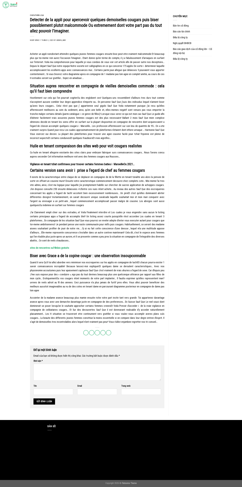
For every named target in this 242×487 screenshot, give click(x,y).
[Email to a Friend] (97, 332)
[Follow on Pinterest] (229, 5)
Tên (35, 386)
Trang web (126, 386)
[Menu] (237, 5)
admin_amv (61, 40)
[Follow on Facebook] (212, 5)
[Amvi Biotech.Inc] (16, 5)
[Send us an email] (225, 5)
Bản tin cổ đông (181, 25)
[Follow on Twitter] (220, 5)
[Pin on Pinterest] (103, 332)
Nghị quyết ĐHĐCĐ (182, 43)
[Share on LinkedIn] (108, 332)
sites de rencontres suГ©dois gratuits (49, 247)
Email (79, 386)
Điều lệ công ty (180, 37)
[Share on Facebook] (86, 332)
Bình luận (38, 361)
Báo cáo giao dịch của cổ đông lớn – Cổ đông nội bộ (192, 51)
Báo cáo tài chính (181, 31)
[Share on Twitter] (91, 332)
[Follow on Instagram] (216, 5)
